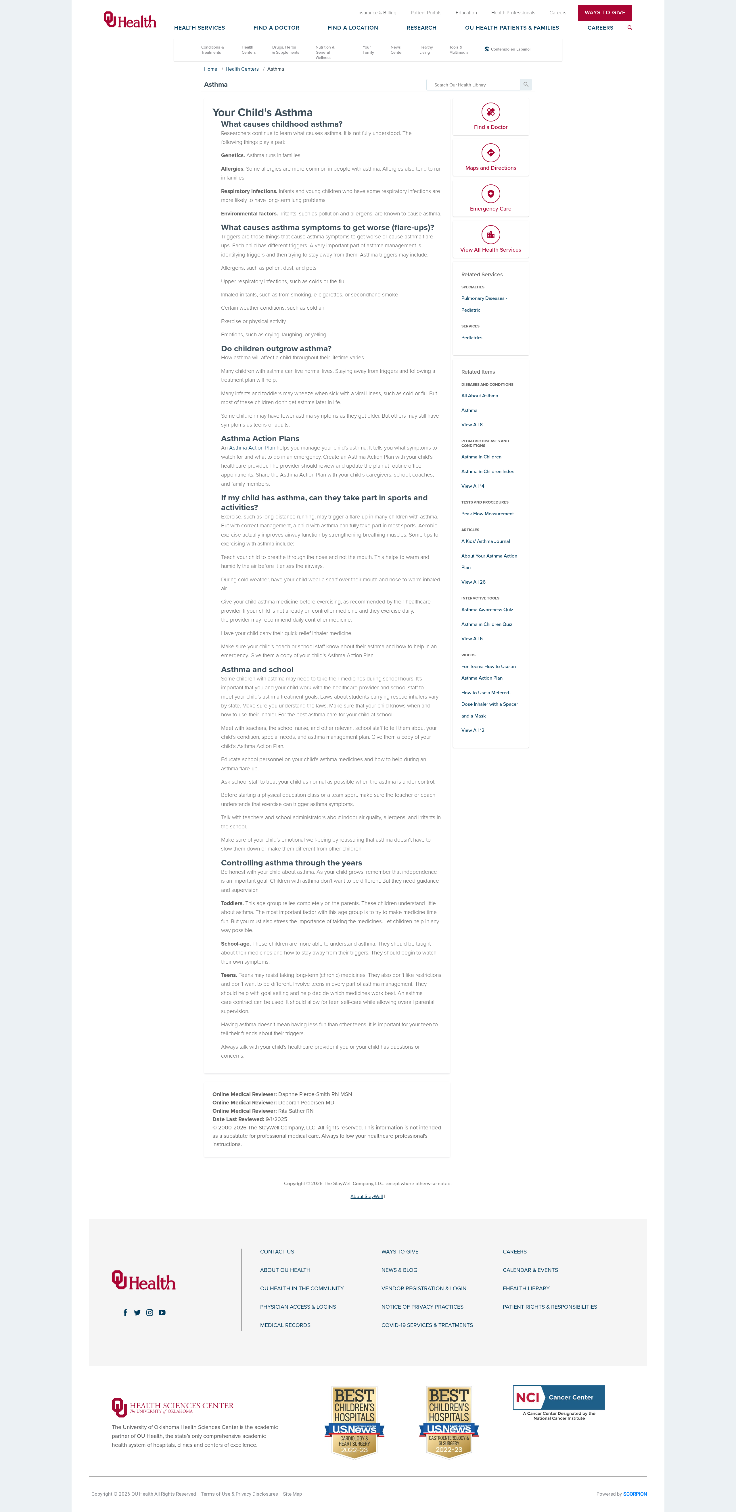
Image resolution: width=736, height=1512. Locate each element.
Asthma (275, 69)
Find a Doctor (277, 28)
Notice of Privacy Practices (422, 1307)
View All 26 (473, 582)
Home (210, 69)
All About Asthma (479, 396)
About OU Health (285, 1270)
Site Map (292, 1494)
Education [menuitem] (466, 13)
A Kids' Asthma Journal (485, 541)
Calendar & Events (530, 1270)
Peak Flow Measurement (487, 514)
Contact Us (277, 1252)
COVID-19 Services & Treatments (427, 1325)
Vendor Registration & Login (424, 1288)
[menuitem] (630, 27)
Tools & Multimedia (458, 50)
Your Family (368, 50)
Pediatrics (471, 338)
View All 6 (472, 639)
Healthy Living (426, 50)
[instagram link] (150, 1312)
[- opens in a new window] (173, 1407)
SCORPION (635, 1494)
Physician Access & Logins (298, 1307)
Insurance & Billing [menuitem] (376, 13)
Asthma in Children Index (487, 471)
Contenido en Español (510, 49)
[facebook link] (125, 1312)
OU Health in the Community (302, 1288)
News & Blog (399, 1270)
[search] (473, 84)
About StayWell (366, 1196)
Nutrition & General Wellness (325, 52)
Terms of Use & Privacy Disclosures (239, 1494)
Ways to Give (400, 1252)
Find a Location (353, 28)
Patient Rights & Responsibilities (550, 1307)
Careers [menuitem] (557, 13)
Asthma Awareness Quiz (487, 610)
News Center (397, 50)
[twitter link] (137, 1312)
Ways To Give (605, 12)
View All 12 (472, 730)
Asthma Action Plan (252, 447)
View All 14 (472, 486)
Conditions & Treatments (212, 50)
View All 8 (472, 425)
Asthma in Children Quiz (486, 624)
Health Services (199, 28)
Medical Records (285, 1325)
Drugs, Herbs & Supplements (285, 50)
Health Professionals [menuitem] (513, 13)
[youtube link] (162, 1312)
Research (422, 28)
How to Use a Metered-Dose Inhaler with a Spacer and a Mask (489, 704)
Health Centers (249, 50)
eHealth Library (526, 1288)
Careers (601, 28)
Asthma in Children (481, 457)
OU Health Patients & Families (512, 28)
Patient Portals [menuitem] (426, 13)
